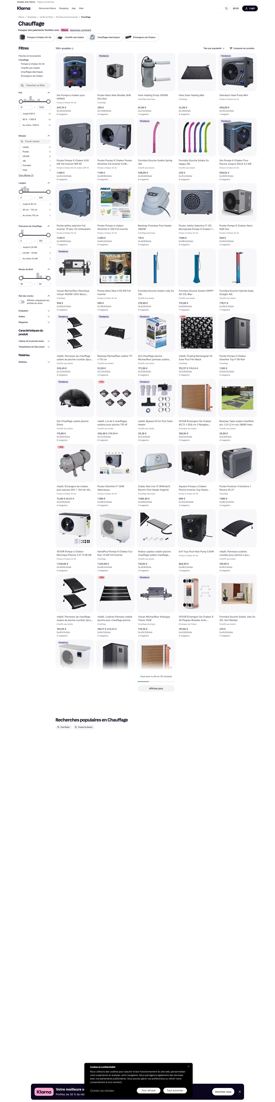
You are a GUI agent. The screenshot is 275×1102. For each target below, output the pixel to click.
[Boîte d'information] (72, 48)
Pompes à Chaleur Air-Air (33, 64)
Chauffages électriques (32, 72)
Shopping (63, 8)
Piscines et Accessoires (30, 56)
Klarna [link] (21, 17)
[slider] (21, 101)
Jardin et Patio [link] (46, 17)
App (74, 8)
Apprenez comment (80, 30)
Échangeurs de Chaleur (32, 76)
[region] (138, 1080)
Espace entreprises (45, 2)
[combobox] (213, 48)
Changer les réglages (102, 1090)
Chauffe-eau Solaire (30, 68)
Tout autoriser (175, 1090)
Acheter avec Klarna (26, 2)
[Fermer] (188, 1066)
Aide (81, 8)
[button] (236, 8)
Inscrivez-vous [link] (223, 1091)
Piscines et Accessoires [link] (67, 17)
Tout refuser (149, 1090)
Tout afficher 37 (26, 175)
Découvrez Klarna (47, 8)
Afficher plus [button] (156, 688)
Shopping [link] (32, 17)
